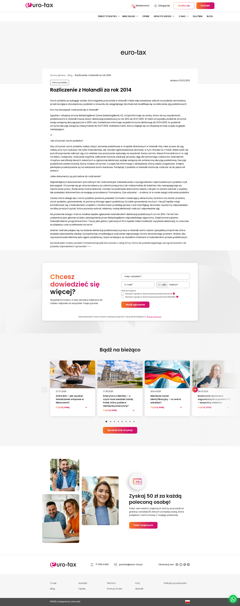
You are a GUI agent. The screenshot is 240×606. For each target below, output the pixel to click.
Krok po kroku (162, 16)
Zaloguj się (164, 5)
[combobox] (162, 285)
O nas (182, 16)
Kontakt (82, 583)
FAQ (137, 583)
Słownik (139, 588)
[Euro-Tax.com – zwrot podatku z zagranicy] (39, 7)
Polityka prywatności (175, 583)
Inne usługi (128, 16)
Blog (210, 16)
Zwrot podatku (107, 16)
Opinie (145, 16)
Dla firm (197, 16)
